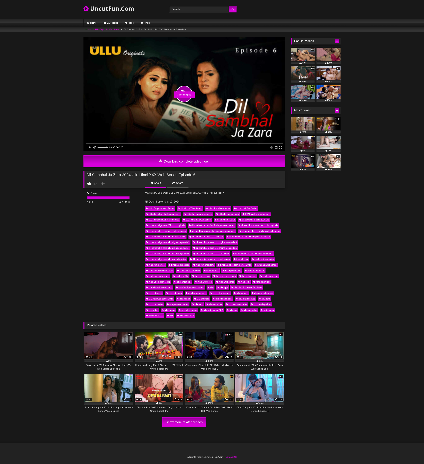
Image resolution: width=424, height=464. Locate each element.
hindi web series (226, 282)
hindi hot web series (266, 265)
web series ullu (156, 315)
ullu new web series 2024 (161, 298)
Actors (147, 22)
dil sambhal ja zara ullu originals (207, 236)
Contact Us (231, 457)
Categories (112, 22)
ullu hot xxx (242, 293)
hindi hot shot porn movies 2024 (235, 265)
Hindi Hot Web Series (191, 208)
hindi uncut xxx (205, 282)
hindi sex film (182, 276)
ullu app (224, 287)
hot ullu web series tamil (160, 287)
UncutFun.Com (111, 8)
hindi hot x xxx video (190, 270)
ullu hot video (175, 293)
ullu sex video (215, 304)
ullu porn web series (178, 304)
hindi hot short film (205, 265)
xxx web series (187, 315)
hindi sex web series (226, 276)
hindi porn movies (255, 270)
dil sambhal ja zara (226, 219)
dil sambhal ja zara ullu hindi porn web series (213, 231)
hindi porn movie (233, 270)
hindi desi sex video (264, 259)
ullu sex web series (238, 304)
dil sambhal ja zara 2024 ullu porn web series (213, 225)
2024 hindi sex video (229, 214)
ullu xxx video (250, 310)
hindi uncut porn (270, 276)
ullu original (185, 298)
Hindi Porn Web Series (219, 208)
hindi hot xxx (212, 270)
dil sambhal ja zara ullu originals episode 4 (169, 248)
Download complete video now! (186, 161)
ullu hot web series (197, 293)
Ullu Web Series (189, 310)
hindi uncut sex (184, 282)
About (157, 183)
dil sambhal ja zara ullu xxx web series (211, 259)
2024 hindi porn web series (199, 214)
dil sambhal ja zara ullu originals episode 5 (216, 248)
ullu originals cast (223, 298)
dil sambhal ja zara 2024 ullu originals (167, 225)
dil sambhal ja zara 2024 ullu (255, 219)
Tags (131, 22)
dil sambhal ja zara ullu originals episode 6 (169, 253)
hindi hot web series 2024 (161, 270)
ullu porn (266, 298)
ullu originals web (247, 298)
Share (179, 183)
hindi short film (249, 276)
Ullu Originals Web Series (107, 29)
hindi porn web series (159, 276)
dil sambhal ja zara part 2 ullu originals (167, 231)
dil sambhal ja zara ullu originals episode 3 (216, 242)
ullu (211, 287)
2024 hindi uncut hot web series (164, 219)
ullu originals (203, 298)
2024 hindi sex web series (257, 214)
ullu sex (199, 304)
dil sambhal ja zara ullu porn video (212, 253)
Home (93, 22)
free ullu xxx (242, 259)
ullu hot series (155, 293)
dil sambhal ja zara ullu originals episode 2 (169, 242)
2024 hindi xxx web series (198, 219)
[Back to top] (413, 454)
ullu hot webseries (221, 293)
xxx (171, 315)
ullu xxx (233, 310)
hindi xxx (245, 282)
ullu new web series (263, 293)
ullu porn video (156, 304)
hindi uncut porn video (159, 282)
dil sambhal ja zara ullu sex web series (167, 259)
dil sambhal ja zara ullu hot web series (167, 236)
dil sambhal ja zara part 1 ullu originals (259, 225)
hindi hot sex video (180, 265)
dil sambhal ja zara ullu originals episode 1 (249, 236)
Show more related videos (184, 422)
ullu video (153, 310)
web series (269, 310)
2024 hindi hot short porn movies (164, 214)
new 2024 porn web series (191, 287)
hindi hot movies (157, 265)
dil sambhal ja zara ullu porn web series (254, 253)
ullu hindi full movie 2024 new (248, 287)
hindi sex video (202, 276)
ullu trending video (262, 304)
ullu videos (170, 310)
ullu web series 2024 (213, 310)
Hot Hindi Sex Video (247, 208)
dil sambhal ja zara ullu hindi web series (261, 231)
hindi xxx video (263, 282)
